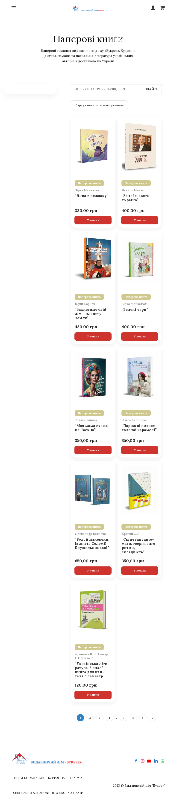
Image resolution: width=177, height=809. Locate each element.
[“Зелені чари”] (140, 259)
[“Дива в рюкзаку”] (93, 146)
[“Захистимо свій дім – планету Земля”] (93, 259)
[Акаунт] (153, 8)
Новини (20, 778)
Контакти (75, 793)
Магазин (37, 778)
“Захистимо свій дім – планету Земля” (90, 313)
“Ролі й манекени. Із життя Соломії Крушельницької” (92, 543)
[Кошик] (162, 8)
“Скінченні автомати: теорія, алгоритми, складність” (139, 545)
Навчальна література (65, 778)
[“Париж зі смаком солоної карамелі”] (140, 376)
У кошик (93, 220)
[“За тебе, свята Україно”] (140, 146)
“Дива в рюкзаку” (91, 196)
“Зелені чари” (135, 309)
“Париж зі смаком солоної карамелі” (139, 428)
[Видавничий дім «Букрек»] (89, 8)
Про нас (58, 793)
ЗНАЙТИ (152, 89)
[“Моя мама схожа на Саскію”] (93, 376)
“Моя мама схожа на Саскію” (91, 428)
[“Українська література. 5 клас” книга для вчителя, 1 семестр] (93, 610)
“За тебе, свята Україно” (135, 198)
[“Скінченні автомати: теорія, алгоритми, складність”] (140, 489)
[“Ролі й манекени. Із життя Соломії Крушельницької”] (93, 489)
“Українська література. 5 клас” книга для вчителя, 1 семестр (92, 670)
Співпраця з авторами (31, 793)
